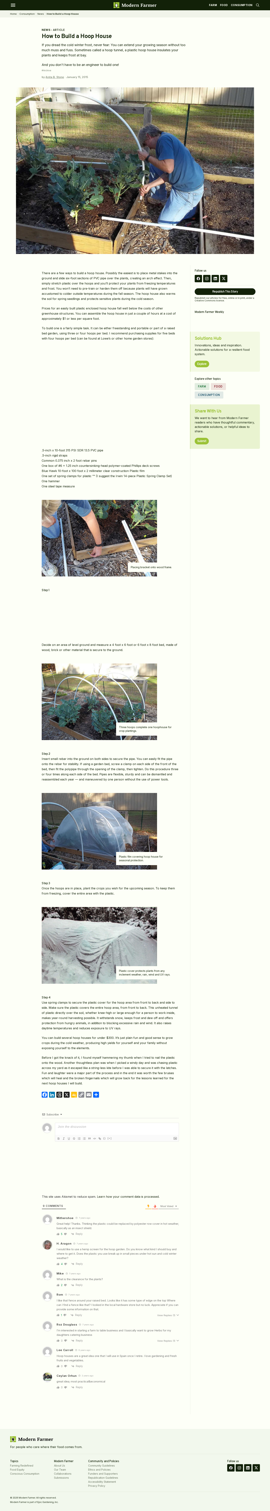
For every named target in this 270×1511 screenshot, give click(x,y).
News (40, 13)
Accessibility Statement (102, 1481)
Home (13, 13)
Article (59, 29)
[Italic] (63, 1138)
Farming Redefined (21, 1465)
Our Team (60, 1469)
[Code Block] (94, 1138)
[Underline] (68, 1138)
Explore (202, 364)
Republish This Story (225, 292)
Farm (213, 5)
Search (257, 5)
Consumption (242, 5)
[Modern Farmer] (135, 5)
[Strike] (74, 1138)
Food (224, 5)
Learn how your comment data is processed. (128, 1196)
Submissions (61, 1477)
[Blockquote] (89, 1138)
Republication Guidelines (103, 1477)
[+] (110, 1138)
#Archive (46, 70)
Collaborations (62, 1473)
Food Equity (17, 1469)
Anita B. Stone (55, 77)
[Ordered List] (79, 1138)
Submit (201, 441)
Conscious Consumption (24, 1473)
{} (104, 1138)
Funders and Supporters (103, 1473)
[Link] (99, 1138)
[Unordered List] (84, 1138)
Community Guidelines (101, 1465)
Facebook (198, 278)
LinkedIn (215, 278)
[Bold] (58, 1138)
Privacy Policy (96, 1485)
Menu (13, 5)
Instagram (206, 278)
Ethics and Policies (99, 1469)
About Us (59, 1465)
